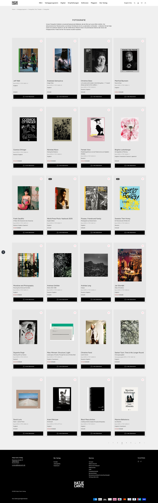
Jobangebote (57, 463)
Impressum (56, 465)
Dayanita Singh (18, 353)
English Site (128, 3)
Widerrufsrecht (93, 463)
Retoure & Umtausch (94, 465)
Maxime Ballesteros (122, 419)
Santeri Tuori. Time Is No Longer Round (129, 353)
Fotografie (46, 9)
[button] (3, 252)
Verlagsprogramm (22, 9)
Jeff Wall (16, 81)
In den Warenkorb (29, 96)
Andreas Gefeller (53, 286)
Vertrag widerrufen (94, 477)
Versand (91, 462)
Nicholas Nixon (52, 150)
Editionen (84, 3)
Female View (86, 150)
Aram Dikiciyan (52, 419)
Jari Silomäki (119, 286)
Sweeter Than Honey (122, 219)
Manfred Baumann (121, 81)
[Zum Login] (138, 3)
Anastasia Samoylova (55, 81)
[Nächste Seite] (144, 443)
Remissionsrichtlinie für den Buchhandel (99, 475)
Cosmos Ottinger (19, 150)
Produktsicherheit (93, 471)
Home (13, 9)
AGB (90, 469)
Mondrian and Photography (23, 286)
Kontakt (56, 462)
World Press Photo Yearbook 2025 (60, 219)
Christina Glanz (86, 81)
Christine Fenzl (86, 353)
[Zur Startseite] (17, 3)
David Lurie (17, 419)
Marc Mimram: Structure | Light (58, 353)
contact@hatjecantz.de (18, 465)
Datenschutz (92, 467)
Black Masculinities (88, 419)
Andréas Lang (86, 286)
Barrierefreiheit (93, 473)
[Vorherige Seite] (109, 443)
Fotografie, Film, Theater (35, 9)
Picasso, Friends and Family (91, 219)
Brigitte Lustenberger (123, 150)
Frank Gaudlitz (18, 219)
